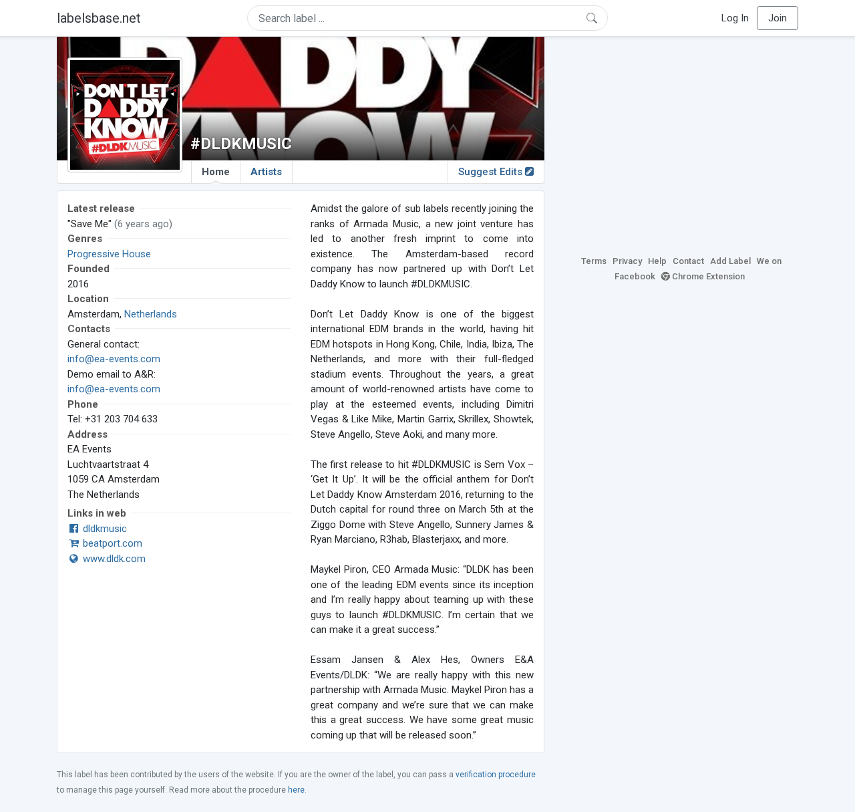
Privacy (627, 261)
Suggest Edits (491, 172)
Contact (688, 261)
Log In (735, 18)
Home (216, 172)
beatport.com (111, 543)
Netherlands (150, 314)
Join (777, 18)
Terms (594, 261)
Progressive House (109, 254)
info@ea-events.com (113, 359)
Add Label (730, 261)
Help (657, 261)
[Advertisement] (681, 143)
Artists (266, 172)
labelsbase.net (99, 18)
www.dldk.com (113, 559)
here (296, 790)
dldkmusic (103, 529)
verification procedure (496, 774)
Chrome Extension (707, 276)
